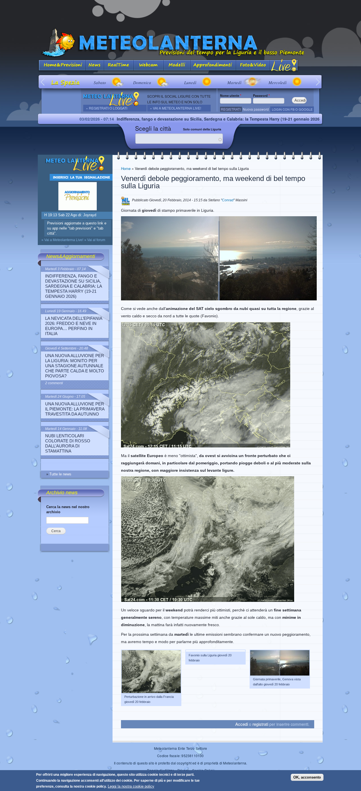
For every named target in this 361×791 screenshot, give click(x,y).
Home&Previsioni (62, 66)
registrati (260, 724)
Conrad (228, 200)
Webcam (149, 66)
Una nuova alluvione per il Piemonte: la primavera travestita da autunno (74, 408)
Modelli (177, 66)
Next (318, 81)
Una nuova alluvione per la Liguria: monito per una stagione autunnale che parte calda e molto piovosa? (74, 365)
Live (284, 66)
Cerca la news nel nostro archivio (67, 509)
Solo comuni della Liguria (202, 129)
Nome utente (230, 95)
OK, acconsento (307, 777)
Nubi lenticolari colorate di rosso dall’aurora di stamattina (67, 443)
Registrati (231, 109)
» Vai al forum (94, 240)
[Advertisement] (180, 12)
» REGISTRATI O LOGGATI (106, 108)
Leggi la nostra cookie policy (131, 786)
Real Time (119, 66)
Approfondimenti (213, 66)
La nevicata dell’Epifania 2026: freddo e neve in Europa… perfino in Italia (73, 326)
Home (126, 168)
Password (261, 95)
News (95, 66)
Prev (43, 81)
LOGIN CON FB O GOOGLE (292, 109)
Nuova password (256, 109)
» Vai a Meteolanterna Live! (175, 108)
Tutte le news (60, 474)
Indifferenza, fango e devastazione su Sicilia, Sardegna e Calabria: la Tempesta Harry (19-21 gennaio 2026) (182, 119)
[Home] (180, 43)
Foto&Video (253, 66)
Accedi (241, 724)
